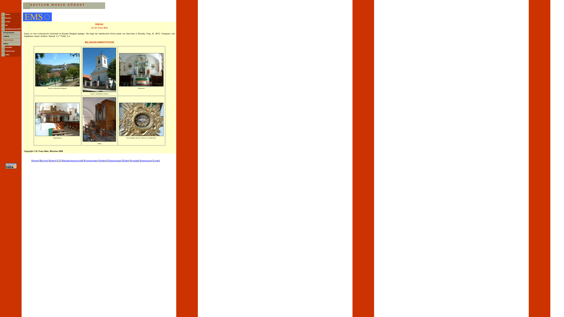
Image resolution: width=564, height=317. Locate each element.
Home (35, 161)
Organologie (114, 161)
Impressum (146, 161)
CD (59, 161)
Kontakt (135, 161)
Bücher (44, 161)
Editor (126, 161)
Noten (52, 161)
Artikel (103, 161)
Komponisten (91, 161)
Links (156, 161)
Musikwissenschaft (72, 161)
